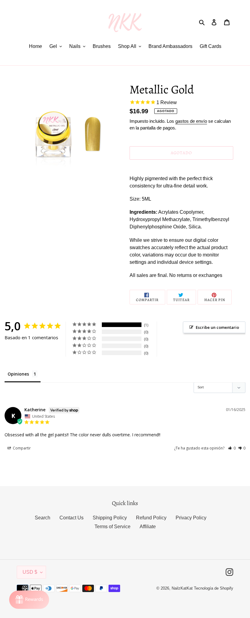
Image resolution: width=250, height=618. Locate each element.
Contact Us (71, 517)
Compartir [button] (21, 448)
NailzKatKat (182, 588)
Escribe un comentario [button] (217, 327)
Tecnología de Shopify (213, 588)
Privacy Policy (191, 517)
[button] (231, 448)
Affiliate (148, 526)
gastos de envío (191, 121)
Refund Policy (151, 517)
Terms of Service (112, 526)
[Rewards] (29, 600)
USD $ (30, 572)
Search (42, 517)
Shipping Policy (110, 517)
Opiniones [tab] (18, 374)
